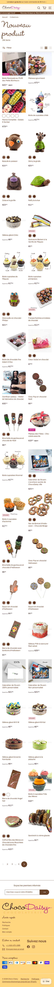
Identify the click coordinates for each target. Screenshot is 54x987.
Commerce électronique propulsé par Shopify (19, 982)
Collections (14, 17)
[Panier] (44, 8)
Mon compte (7, 932)
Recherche (6, 922)
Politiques (6, 925)
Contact (5, 929)
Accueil (5, 17)
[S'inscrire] (44, 892)
